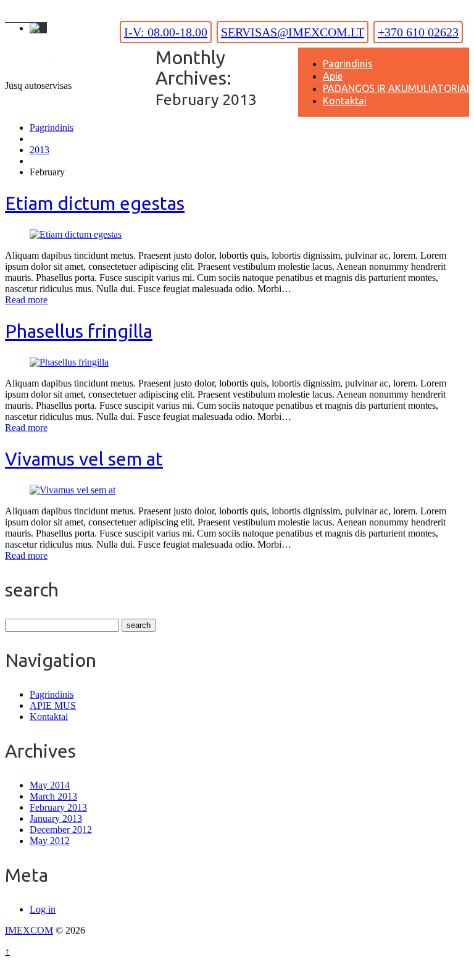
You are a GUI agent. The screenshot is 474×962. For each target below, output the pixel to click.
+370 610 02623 (418, 32)
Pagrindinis (348, 63)
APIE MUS (53, 705)
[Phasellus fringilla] (69, 362)
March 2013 (53, 796)
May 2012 (50, 840)
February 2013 (58, 807)
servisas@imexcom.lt (292, 32)
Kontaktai (345, 100)
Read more (26, 300)
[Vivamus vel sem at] (72, 490)
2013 (39, 149)
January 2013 (56, 818)
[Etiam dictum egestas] (76, 234)
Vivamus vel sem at (84, 458)
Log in (43, 909)
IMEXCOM (29, 930)
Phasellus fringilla (78, 330)
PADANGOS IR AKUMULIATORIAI (396, 88)
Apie (333, 76)
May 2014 (50, 785)
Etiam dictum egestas (95, 203)
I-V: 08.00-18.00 (165, 32)
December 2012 (61, 829)
